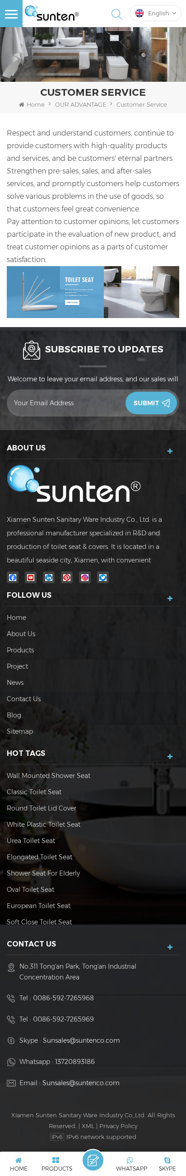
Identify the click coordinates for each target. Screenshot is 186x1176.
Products (20, 650)
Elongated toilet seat (39, 857)
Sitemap (20, 731)
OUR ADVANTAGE (80, 104)
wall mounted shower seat (48, 776)
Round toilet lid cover (41, 808)
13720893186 (75, 1062)
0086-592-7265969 (63, 1019)
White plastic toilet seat (43, 824)
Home (36, 104)
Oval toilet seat (30, 890)
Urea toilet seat (31, 841)
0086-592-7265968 (63, 998)
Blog (14, 715)
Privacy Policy (118, 1125)
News (15, 683)
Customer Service (141, 104)
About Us (21, 634)
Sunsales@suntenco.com (81, 1040)
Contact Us (24, 699)
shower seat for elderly (43, 873)
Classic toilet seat (34, 792)
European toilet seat (38, 906)
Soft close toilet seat (39, 922)
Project (17, 666)
